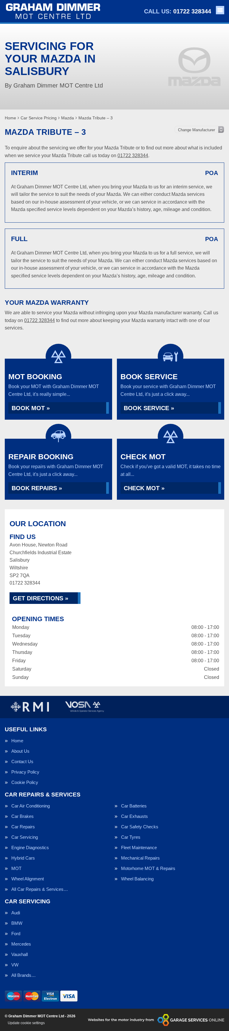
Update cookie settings (26, 1023)
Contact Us (22, 761)
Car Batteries (134, 806)
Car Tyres (130, 837)
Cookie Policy (24, 782)
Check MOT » (144, 488)
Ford (15, 933)
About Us (20, 751)
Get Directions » (40, 598)
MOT (16, 868)
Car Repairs (23, 826)
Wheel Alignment (27, 879)
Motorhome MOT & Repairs (148, 868)
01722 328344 (177, 11)
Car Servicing (24, 837)
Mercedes (21, 944)
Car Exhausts (134, 816)
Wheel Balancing (137, 879)
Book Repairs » (37, 488)
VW (14, 965)
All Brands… (23, 975)
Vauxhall (19, 954)
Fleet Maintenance (139, 847)
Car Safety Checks (139, 826)
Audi (15, 912)
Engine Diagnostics (30, 847)
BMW (16, 923)
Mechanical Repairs (140, 858)
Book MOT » (31, 408)
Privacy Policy (25, 772)
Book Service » (149, 408)
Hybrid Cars (23, 858)
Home (17, 740)
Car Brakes (22, 816)
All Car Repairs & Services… (39, 889)
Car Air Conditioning (30, 806)
